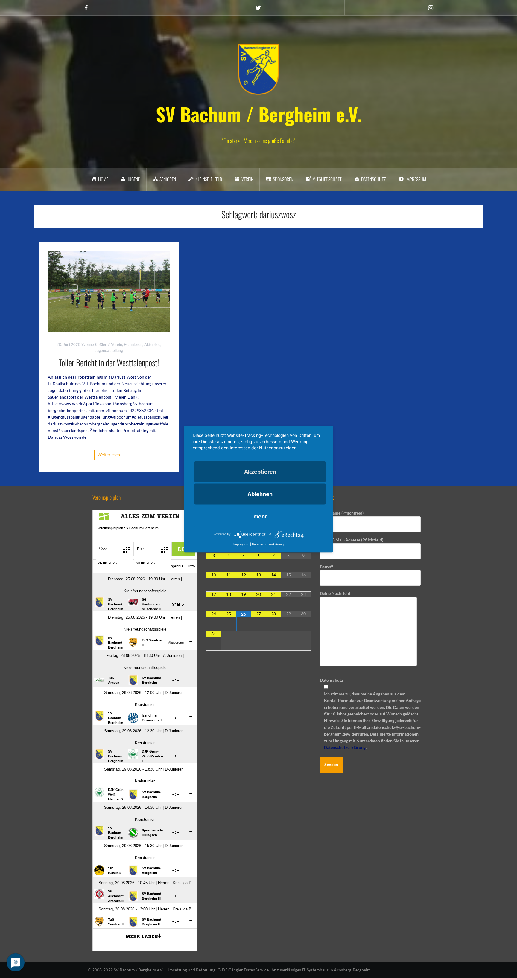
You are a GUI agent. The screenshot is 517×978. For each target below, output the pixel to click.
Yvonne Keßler (94, 344)
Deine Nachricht (335, 593)
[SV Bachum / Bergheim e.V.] (258, 68)
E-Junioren (133, 344)
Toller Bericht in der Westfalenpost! (109, 362)
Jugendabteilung (109, 350)
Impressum (241, 544)
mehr (260, 516)
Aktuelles (152, 344)
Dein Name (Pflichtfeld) (342, 512)
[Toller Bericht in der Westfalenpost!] (109, 291)
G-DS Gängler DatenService (243, 969)
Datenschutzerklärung (345, 747)
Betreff (326, 566)
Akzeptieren (260, 471)
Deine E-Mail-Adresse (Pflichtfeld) (351, 539)
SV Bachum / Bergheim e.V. (258, 114)
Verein (116, 344)
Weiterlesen (109, 454)
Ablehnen (260, 494)
